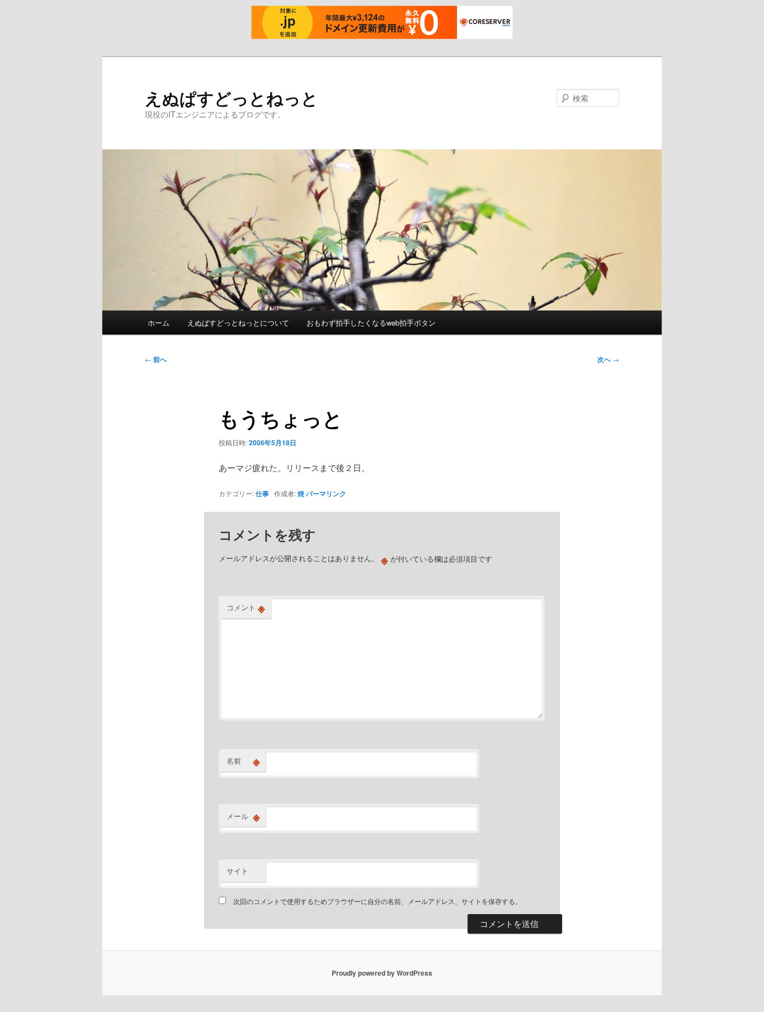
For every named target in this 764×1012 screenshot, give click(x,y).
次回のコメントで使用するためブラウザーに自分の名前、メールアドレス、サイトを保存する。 (377, 901)
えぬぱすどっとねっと (231, 98)
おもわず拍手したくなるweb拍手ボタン (371, 322)
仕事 (262, 493)
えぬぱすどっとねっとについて (238, 322)
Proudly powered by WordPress (382, 973)
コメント (246, 607)
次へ (608, 359)
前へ (156, 359)
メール (243, 816)
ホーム (158, 322)
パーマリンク (326, 493)
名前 (243, 761)
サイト (237, 870)
